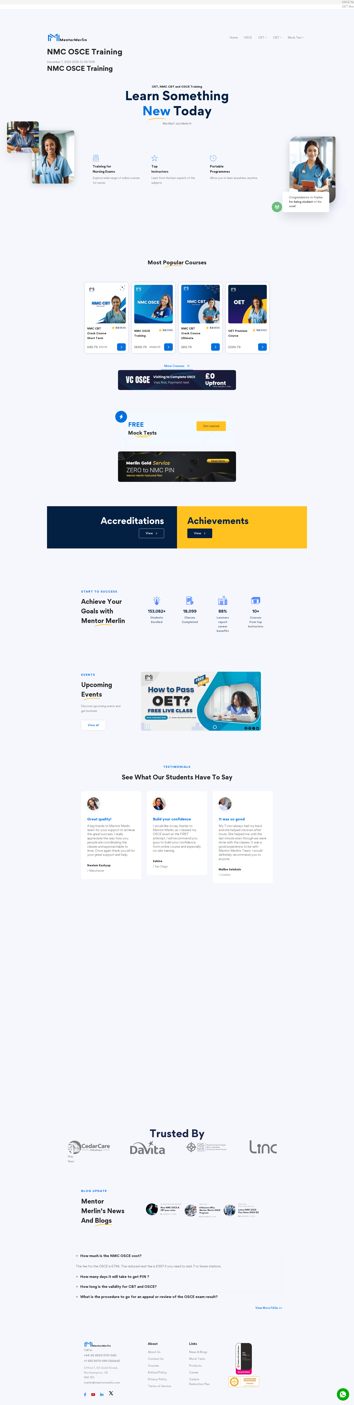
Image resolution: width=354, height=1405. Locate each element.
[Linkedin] (102, 1394)
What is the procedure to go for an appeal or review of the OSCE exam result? (149, 1296)
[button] (211, 426)
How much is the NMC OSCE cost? (111, 1256)
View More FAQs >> (268, 1308)
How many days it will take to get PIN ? (114, 1276)
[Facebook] (85, 1394)
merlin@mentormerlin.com (102, 1382)
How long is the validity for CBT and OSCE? (118, 1286)
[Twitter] (111, 1393)
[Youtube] (93, 1394)
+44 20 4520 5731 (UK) (100, 1355)
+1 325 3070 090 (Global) (102, 1361)
